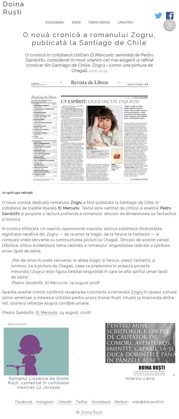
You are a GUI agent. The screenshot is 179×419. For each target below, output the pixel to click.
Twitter (82, 402)
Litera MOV (125, 22)
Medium (121, 402)
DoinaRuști (13, 8)
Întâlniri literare (99, 22)
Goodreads (101, 402)
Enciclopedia (55, 22)
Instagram (45, 402)
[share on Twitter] (158, 18)
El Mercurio (47, 312)
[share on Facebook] (169, 18)
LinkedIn (64, 402)
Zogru (137, 292)
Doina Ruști (92, 412)
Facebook (23, 402)
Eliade (76, 22)
